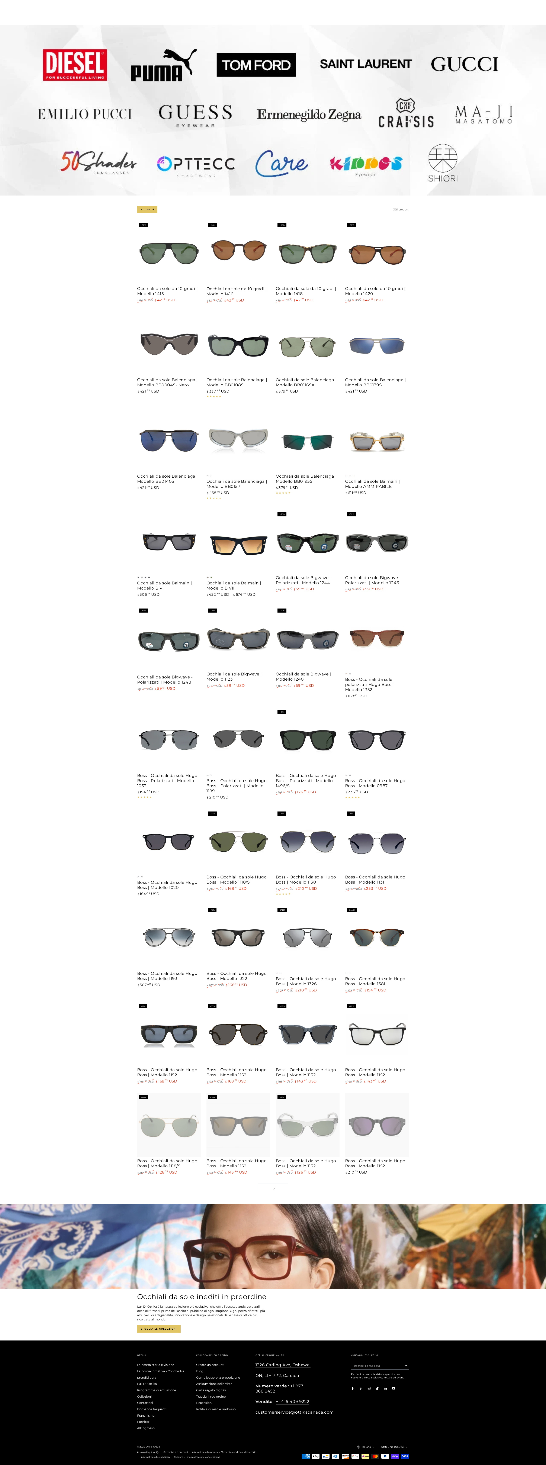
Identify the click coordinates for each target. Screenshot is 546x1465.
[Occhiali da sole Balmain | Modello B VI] (169, 542)
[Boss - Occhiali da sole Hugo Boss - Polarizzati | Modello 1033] (169, 740)
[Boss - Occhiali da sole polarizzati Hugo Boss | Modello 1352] (377, 639)
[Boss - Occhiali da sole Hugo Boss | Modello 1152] (169, 1034)
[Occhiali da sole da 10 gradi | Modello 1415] (169, 253)
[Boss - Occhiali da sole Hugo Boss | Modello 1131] (377, 842)
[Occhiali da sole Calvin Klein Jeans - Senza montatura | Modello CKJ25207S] (377, 1307)
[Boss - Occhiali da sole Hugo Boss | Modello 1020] (169, 842)
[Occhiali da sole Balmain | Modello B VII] (238, 542)
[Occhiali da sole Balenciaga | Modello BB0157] (238, 441)
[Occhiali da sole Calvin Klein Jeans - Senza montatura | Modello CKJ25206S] (308, 1307)
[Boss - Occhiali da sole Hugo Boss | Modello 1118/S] (238, 842)
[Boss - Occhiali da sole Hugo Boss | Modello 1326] (308, 938)
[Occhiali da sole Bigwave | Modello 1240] (308, 639)
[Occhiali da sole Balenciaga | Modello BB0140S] (169, 441)
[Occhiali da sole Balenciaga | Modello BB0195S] (308, 441)
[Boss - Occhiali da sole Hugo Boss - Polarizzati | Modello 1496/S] (308, 740)
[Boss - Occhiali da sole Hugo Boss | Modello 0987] (377, 740)
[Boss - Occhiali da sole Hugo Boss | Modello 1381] (377, 938)
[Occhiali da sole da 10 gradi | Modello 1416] (238, 253)
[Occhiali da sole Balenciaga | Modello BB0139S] (377, 344)
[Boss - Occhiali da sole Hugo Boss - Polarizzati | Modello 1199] (238, 740)
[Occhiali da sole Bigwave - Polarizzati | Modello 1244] (308, 542)
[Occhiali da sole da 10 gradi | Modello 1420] (377, 253)
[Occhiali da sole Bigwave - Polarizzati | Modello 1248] (169, 640)
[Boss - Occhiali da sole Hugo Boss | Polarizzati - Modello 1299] (169, 1307)
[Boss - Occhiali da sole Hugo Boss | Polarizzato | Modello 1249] (238, 1307)
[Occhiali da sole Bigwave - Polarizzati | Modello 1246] (377, 542)
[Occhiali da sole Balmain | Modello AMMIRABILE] (377, 441)
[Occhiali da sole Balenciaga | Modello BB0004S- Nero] (169, 344)
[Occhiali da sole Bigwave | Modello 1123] (238, 639)
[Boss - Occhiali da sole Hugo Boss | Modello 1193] (169, 938)
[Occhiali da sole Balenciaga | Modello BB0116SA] (308, 344)
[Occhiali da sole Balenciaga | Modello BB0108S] (238, 344)
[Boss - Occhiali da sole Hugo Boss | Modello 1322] (238, 938)
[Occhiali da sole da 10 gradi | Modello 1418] (308, 253)
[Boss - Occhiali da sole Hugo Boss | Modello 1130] (308, 842)
